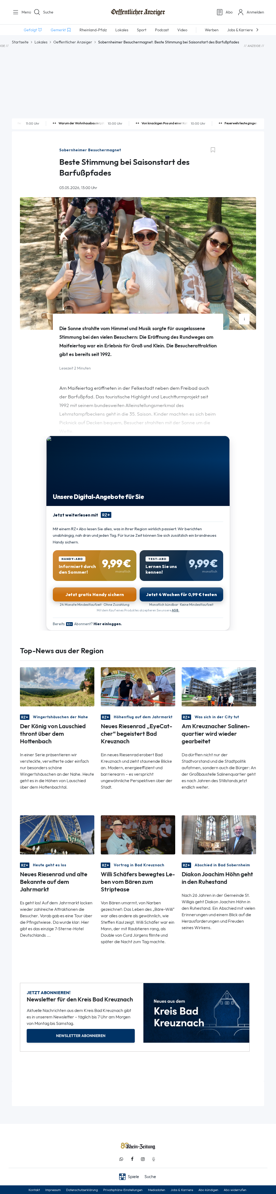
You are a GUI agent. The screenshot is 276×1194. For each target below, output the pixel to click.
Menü (24, 12)
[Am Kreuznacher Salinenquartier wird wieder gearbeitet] (219, 686)
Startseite (20, 42)
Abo (229, 12)
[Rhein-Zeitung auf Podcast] (153, 1159)
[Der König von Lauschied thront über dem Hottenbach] (57, 686)
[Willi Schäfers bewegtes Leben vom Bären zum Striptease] (138, 834)
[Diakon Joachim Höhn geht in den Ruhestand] (219, 834)
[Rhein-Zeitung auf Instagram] (143, 1159)
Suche (48, 12)
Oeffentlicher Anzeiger (72, 42)
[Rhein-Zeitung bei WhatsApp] (121, 1159)
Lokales (40, 42)
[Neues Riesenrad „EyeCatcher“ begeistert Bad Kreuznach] (138, 686)
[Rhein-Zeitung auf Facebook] (132, 1159)
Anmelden (255, 12)
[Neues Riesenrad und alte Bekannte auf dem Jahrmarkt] (57, 834)
